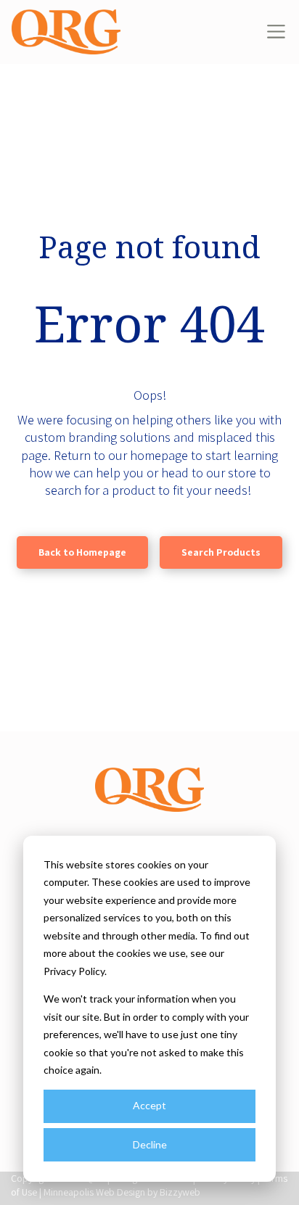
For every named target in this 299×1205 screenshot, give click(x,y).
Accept (149, 1105)
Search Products (221, 552)
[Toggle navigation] (276, 31)
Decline (150, 1144)
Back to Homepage (82, 552)
